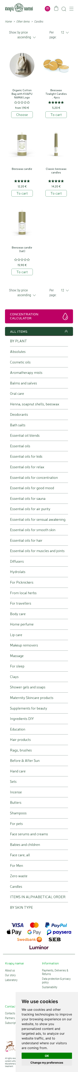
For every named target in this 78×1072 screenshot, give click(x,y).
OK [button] (47, 1055)
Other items (23, 21)
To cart (56, 114)
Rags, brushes (21, 750)
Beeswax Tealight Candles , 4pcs (56, 93)
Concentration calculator (24, 316)
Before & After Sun (25, 760)
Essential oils (20, 446)
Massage (17, 656)
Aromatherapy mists (26, 372)
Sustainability (49, 987)
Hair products (20, 739)
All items (18, 331)
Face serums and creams (29, 834)
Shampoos (18, 813)
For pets (16, 824)
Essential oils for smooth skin (32, 530)
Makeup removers (24, 645)
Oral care (17, 393)
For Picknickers (21, 582)
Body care (18, 614)
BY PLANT (18, 341)
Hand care (18, 771)
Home (8, 21)
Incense (16, 792)
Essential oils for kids (26, 456)
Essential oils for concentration (34, 477)
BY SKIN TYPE (21, 907)
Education (17, 729)
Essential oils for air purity (30, 509)
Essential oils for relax (27, 467)
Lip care (16, 635)
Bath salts (17, 425)
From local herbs (23, 593)
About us (10, 970)
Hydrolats (17, 572)
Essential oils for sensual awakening (37, 519)
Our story (10, 975)
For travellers (20, 603)
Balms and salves (23, 383)
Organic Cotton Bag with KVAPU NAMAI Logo (22, 93)
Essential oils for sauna (27, 498)
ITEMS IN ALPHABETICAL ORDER (38, 897)
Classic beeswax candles (56, 170)
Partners (10, 1018)
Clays (14, 677)
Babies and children (25, 844)
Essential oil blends (25, 435)
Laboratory (11, 980)
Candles (16, 886)
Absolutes (18, 351)
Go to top (65, 331)
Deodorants (19, 414)
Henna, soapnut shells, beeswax (34, 404)
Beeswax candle (22, 168)
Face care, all (20, 855)
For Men (16, 865)
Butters (15, 802)
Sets (13, 781)
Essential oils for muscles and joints (37, 551)
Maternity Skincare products (31, 698)
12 (62, 32)
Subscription (12, 1023)
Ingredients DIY (22, 719)
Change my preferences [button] (46, 1062)
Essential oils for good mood (32, 488)
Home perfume (22, 624)
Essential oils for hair (26, 540)
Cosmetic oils (20, 362)
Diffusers (17, 561)
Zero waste (18, 876)
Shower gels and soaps (27, 687)
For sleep (17, 666)
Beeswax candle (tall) (22, 249)
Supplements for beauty (28, 708)
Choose (22, 114)
